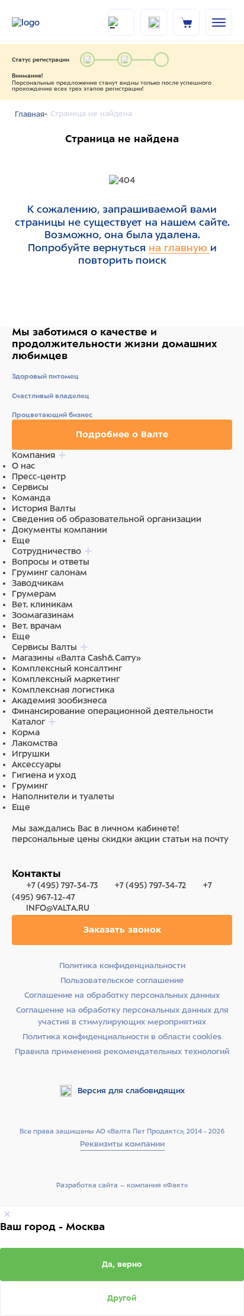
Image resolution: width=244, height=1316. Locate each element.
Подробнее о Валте (122, 434)
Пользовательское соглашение (122, 980)
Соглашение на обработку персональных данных (122, 995)
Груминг (30, 785)
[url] (186, 22)
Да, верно (122, 1264)
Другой (122, 1297)
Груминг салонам (49, 572)
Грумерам (34, 593)
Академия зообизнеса (59, 700)
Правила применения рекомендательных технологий (122, 1051)
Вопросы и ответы (50, 561)
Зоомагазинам (43, 615)
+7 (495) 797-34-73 (62, 885)
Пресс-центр (39, 476)
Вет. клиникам (42, 604)
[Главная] (41, 22)
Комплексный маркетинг (66, 679)
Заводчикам (38, 583)
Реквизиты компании (122, 1143)
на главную (179, 247)
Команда (31, 497)
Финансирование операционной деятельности (112, 711)
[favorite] (153, 22)
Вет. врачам (37, 625)
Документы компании (59, 529)
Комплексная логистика (63, 689)
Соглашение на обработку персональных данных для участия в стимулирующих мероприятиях (122, 1016)
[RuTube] (19, 861)
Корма (26, 732)
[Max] (33, 861)
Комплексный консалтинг (67, 668)
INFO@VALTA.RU (56, 907)
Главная (29, 114)
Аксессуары (36, 764)
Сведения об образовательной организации (106, 519)
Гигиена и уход (44, 775)
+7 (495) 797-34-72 (150, 885)
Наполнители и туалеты (63, 796)
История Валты (44, 508)
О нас (23, 465)
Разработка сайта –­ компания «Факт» (122, 1185)
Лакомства (34, 743)
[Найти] (121, 22)
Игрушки (31, 753)
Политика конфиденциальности (122, 965)
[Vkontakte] (46, 861)
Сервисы (30, 487)
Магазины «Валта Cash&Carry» (76, 657)
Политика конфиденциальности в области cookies (122, 1036)
